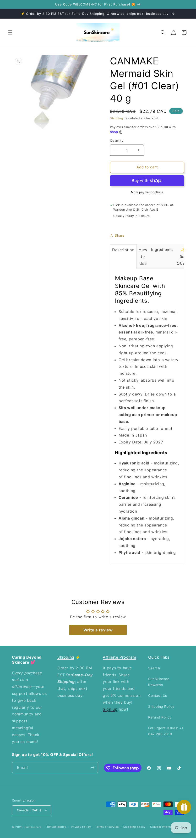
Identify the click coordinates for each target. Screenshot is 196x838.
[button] (10, 32)
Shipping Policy (161, 706)
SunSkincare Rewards (158, 682)
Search (154, 668)
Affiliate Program (119, 657)
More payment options (147, 192)
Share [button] (120, 235)
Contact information (164, 826)
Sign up (110, 709)
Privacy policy (81, 826)
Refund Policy (160, 717)
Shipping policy (134, 826)
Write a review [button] (98, 630)
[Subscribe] (92, 767)
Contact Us (157, 695)
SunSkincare (33, 827)
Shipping (116, 118)
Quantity (116, 140)
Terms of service (107, 826)
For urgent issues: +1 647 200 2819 (166, 731)
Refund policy (56, 826)
